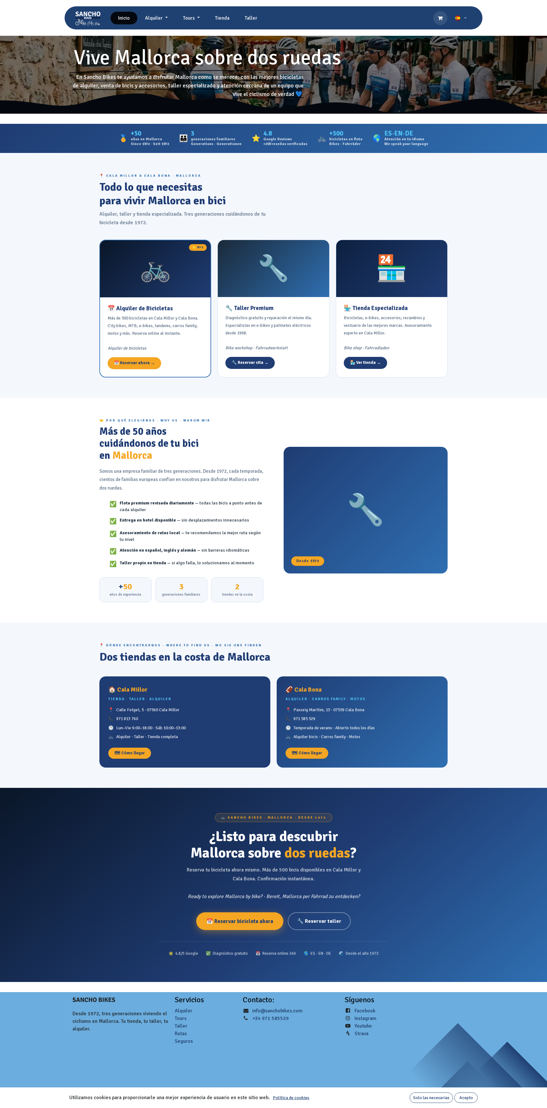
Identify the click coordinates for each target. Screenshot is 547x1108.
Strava (361, 1033)
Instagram (365, 1018)
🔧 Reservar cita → (250, 362)
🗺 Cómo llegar (130, 753)
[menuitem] (123, 18)
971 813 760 (127, 718)
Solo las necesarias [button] (431, 1097)
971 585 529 (304, 718)
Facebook (365, 1011)
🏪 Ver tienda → (365, 362)
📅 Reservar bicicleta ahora (239, 921)
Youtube (363, 1026)
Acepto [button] (466, 1097)
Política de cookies (291, 1097)
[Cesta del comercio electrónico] (440, 18)
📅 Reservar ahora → (134, 362)
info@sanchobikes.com (277, 1011)
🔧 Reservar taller (319, 921)
